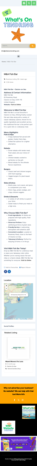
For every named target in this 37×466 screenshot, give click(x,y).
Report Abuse (25, 267)
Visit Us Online (16, 104)
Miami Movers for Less (14, 361)
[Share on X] (9, 271)
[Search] (33, 46)
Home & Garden (12, 368)
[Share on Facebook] (5, 271)
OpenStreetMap (23, 319)
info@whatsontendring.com (10, 51)
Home (4, 61)
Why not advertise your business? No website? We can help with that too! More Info (19, 391)
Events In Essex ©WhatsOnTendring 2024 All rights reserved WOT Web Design (18, 459)
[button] (18, 56)
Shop (19, 368)
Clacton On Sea (11, 366)
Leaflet (16, 319)
